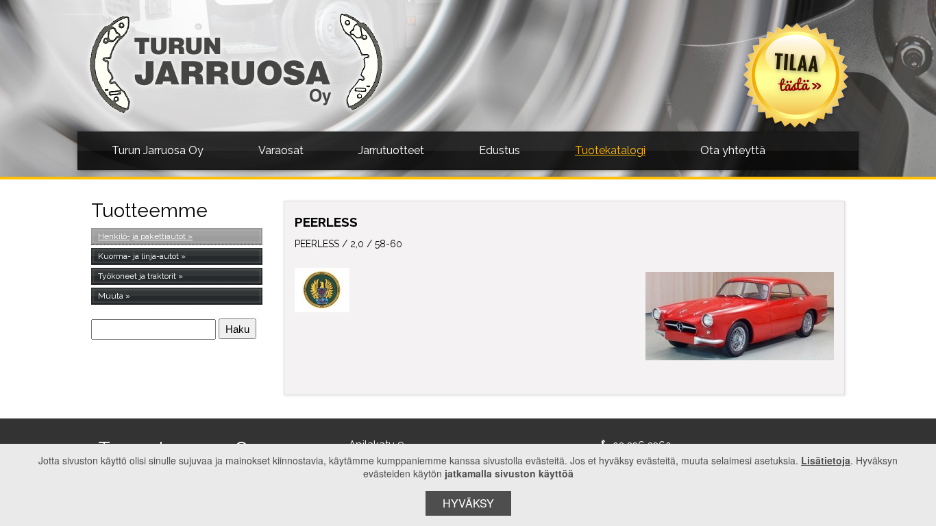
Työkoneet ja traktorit (137, 276)
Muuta (110, 296)
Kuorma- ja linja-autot (138, 256)
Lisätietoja (825, 460)
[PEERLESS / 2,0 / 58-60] (740, 315)
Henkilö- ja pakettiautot (142, 236)
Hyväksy (468, 503)
